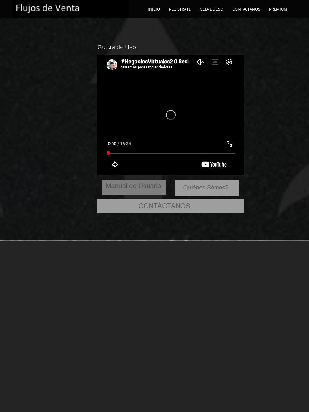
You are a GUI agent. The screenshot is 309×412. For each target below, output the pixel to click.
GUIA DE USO (211, 9)
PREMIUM (278, 9)
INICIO (154, 9)
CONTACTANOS (246, 9)
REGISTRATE (180, 9)
